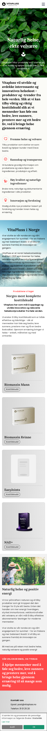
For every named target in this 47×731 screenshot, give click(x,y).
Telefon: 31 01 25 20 (20, 708)
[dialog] (23, 722)
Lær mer (6, 722)
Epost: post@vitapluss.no (23, 704)
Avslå (12, 727)
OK (34, 727)
